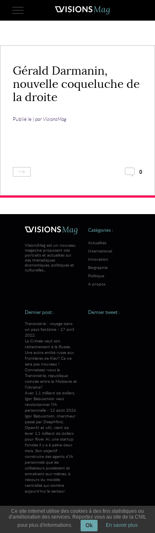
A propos (96, 284)
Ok (89, 525)
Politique (96, 275)
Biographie (97, 267)
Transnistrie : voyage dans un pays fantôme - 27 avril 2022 (51, 355)
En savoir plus (122, 525)
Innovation (98, 259)
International (100, 251)
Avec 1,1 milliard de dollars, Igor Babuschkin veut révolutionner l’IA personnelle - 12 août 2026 (50, 442)
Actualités (97, 242)
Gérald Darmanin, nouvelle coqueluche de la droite (76, 84)
